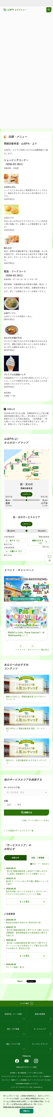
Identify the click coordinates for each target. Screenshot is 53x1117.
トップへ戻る (24, 1003)
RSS (34, 864)
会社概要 (46, 1076)
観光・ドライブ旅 (13, 1044)
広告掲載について (26, 1080)
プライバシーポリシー (22, 1104)
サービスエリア (40, 1029)
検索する (28, 812)
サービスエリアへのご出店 (42, 1080)
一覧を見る (44, 864)
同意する (26, 1111)
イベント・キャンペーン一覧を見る (33, 650)
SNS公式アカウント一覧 (25, 1067)
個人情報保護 (22, 1072)
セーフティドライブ (40, 1044)
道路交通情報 (40, 1014)
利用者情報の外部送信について (25, 1083)
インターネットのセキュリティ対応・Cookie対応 (26, 1087)
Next (32, 646)
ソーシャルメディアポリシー (30, 1076)
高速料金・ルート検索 (13, 1014)
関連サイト (14, 1080)
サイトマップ (6, 1080)
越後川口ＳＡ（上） (37, 542)
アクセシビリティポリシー (9, 1076)
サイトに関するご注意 (35, 1072)
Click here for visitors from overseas (18, 1107)
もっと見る (24, 902)
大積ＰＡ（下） (16, 551)
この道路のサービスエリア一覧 (20, 831)
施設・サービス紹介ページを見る (36, 820)
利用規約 (12, 1072)
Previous (20, 646)
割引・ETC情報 (13, 1029)
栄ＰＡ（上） (15, 540)
